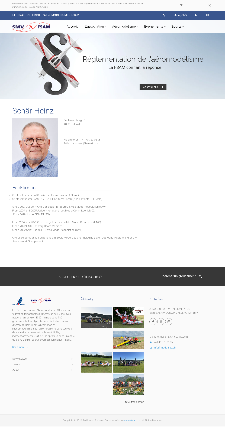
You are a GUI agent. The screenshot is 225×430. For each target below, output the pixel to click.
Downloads (19, 358)
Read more (18, 347)
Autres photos (136, 401)
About (16, 370)
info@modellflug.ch (165, 347)
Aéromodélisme (124, 26)
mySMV (182, 15)
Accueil (72, 26)
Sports (176, 26)
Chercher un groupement (178, 276)
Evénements (153, 26)
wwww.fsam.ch (131, 420)
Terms (16, 364)
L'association (94, 26)
